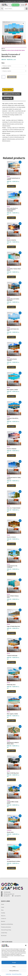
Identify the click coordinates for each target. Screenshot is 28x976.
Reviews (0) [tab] (8, 98)
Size (2, 63)
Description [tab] (8, 89)
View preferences (14, 970)
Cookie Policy (8, 974)
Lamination (5, 68)
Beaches (13, 50)
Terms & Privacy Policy (16, 974)
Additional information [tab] (12, 94)
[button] (26, 945)
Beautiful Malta (18, 50)
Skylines (23, 50)
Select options (11, 186)
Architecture (8, 50)
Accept (14, 962)
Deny (14, 966)
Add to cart (12, 77)
